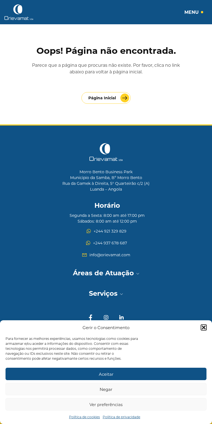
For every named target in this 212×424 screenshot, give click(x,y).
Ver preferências (106, 404)
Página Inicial (102, 97)
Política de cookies (84, 417)
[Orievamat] (18, 12)
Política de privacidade (121, 417)
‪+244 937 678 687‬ (110, 243)
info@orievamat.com (109, 254)
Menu (191, 12)
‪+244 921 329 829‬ (110, 231)
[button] (203, 327)
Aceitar (106, 374)
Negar (106, 389)
